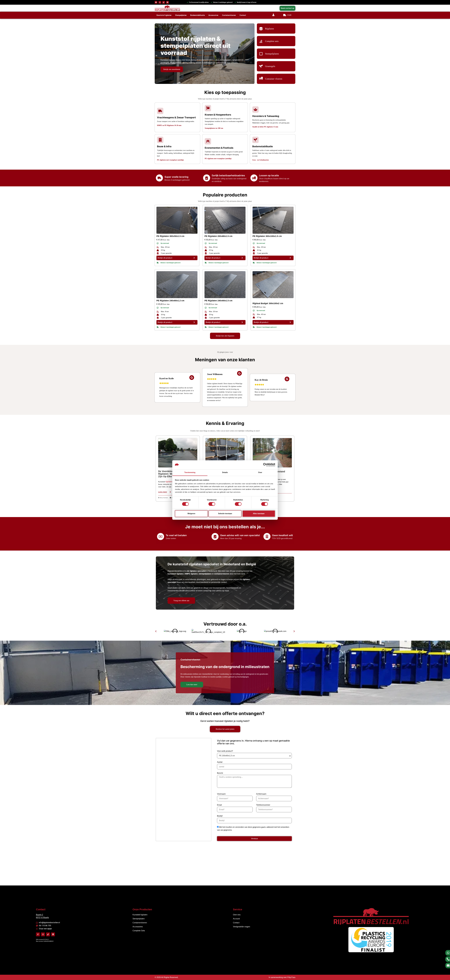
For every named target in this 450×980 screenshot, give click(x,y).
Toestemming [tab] (189, 472)
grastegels (165, 63)
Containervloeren (229, 15)
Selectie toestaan (225, 514)
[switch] (211, 504)
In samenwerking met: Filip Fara (282, 977)
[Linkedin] (167, 2)
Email (219, 805)
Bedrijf (219, 816)
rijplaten (169, 482)
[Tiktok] (163, 2)
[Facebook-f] (38, 934)
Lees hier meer (191, 685)
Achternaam (261, 794)
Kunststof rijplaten (164, 15)
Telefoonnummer (263, 805)
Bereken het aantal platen (225, 729)
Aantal (219, 762)
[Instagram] (159, 2)
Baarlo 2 (39, 915)
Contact (243, 15)
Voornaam (221, 794)
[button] (156, 631)
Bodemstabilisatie (197, 15)
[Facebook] (156, 2)
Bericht (220, 773)
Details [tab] (225, 472)
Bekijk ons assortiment (171, 69)
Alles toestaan (258, 514)
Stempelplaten (181, 15)
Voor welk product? (225, 751)
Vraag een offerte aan (181, 601)
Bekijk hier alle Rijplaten (225, 336)
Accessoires (213, 15)
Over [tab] (260, 472)
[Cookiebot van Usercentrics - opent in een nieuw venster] (265, 465)
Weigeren (191, 514)
